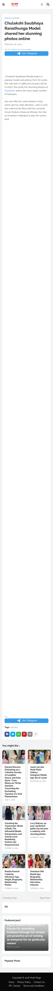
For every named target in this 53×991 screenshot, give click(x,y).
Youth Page (35, 978)
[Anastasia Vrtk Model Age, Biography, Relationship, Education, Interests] (39, 861)
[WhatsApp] (18, 734)
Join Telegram (29, 53)
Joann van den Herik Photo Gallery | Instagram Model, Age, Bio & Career (38, 772)
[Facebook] (7, 734)
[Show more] (35, 734)
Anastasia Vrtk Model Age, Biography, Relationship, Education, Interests (37, 878)
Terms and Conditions (33, 986)
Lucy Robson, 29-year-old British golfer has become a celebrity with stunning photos (39, 828)
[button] (3, 4)
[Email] (30, 734)
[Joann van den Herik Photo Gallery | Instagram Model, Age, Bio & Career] (39, 757)
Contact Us (39, 982)
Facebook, (10, 90)
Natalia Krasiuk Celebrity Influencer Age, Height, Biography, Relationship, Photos (14, 878)
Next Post (44, 898)
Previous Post (10, 898)
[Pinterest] (24, 734)
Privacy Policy (24, 982)
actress (15, 18)
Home (7, 18)
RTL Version (14, 986)
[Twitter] (12, 734)
